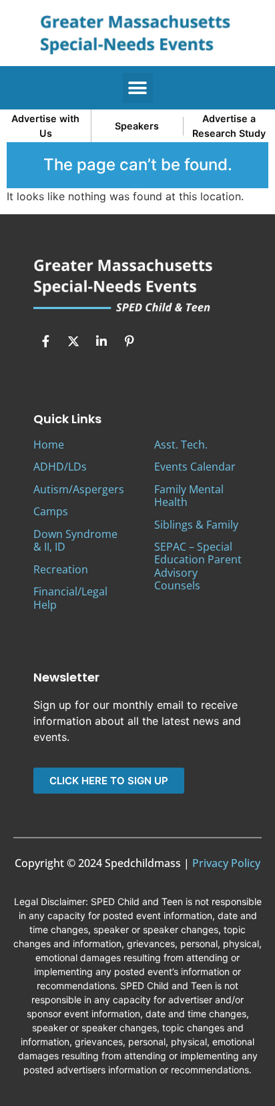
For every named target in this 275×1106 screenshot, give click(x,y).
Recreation (60, 569)
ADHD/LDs (60, 466)
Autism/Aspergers (78, 489)
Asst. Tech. (181, 444)
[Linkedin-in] (101, 341)
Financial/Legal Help (70, 597)
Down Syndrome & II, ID (75, 540)
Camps (50, 511)
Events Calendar (195, 466)
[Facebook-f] (45, 341)
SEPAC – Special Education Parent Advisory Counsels (198, 566)
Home (48, 444)
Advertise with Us (45, 126)
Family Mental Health (189, 495)
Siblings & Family (196, 524)
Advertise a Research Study (229, 126)
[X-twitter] (73, 341)
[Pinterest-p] (129, 341)
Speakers (137, 125)
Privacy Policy (226, 863)
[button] (138, 88)
